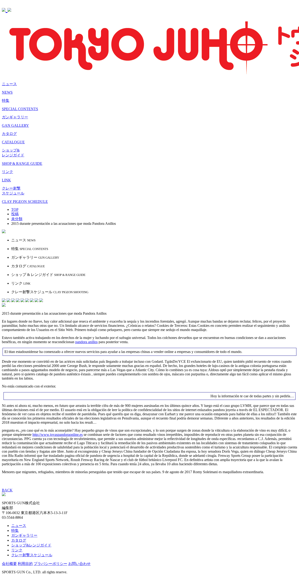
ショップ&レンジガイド (31, 545)
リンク (16, 550)
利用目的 (25, 564)
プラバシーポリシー (50, 564)
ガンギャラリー (24, 535)
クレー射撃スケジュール (31, 555)
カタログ (18, 540)
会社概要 (9, 564)
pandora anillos (86, 342)
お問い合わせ (79, 564)
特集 (15, 530)
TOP (14, 209)
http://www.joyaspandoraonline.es (57, 435)
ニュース (18, 526)
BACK (7, 490)
